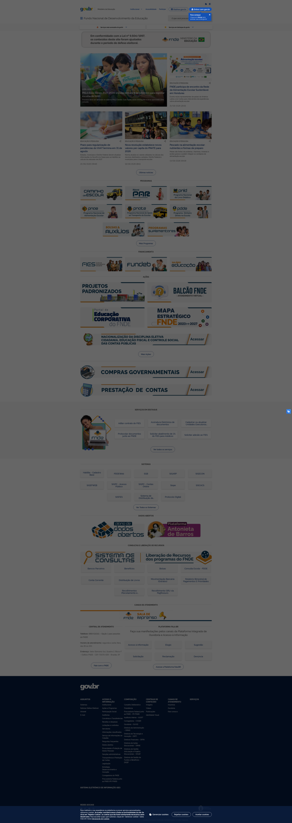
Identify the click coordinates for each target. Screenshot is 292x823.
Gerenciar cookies (160, 814)
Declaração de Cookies (100, 819)
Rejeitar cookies (181, 814)
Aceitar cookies (202, 814)
